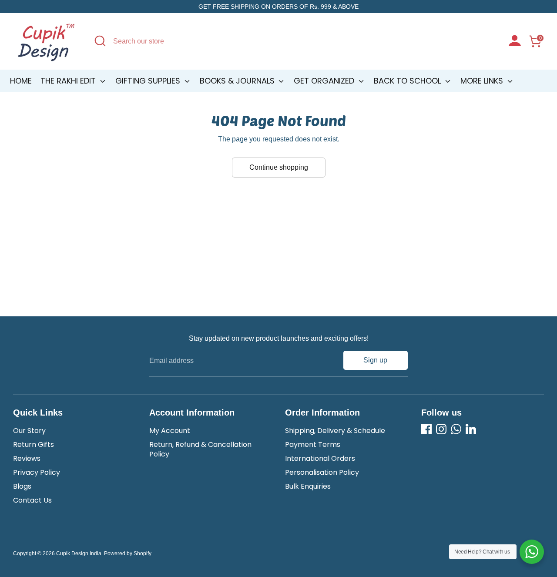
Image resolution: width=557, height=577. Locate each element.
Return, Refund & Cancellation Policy (200, 449)
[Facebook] (426, 429)
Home (21, 80)
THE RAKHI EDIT (69, 80)
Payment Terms (312, 444)
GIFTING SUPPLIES (148, 80)
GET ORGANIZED (325, 80)
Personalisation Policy (322, 472)
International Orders (320, 458)
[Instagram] (441, 429)
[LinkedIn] (471, 429)
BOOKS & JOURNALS (238, 80)
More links (482, 80)
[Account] (514, 41)
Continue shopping (278, 167)
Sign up (375, 360)
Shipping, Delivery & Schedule (335, 431)
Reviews (26, 458)
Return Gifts (33, 444)
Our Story (29, 431)
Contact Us (32, 500)
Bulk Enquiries (308, 486)
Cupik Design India (78, 553)
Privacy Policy (36, 472)
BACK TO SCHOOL (408, 80)
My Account (169, 431)
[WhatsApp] (456, 429)
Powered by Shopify (127, 553)
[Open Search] (100, 41)
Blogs (22, 486)
